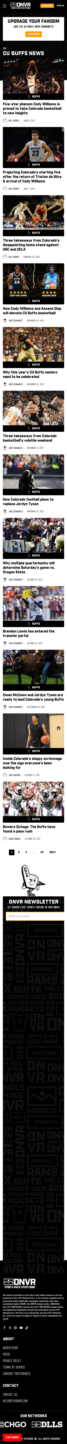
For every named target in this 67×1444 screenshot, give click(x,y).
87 (42, 852)
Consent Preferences (16, 1373)
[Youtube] (21, 1328)
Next (52, 852)
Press (6, 1354)
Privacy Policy (12, 1360)
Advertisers (10, 1347)
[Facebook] (4, 1328)
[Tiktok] (27, 1328)
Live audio (12, 1437)
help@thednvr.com (15, 1401)
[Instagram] (15, 1328)
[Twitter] (10, 1327)
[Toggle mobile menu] (4, 6)
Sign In (60, 5)
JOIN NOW (34, 34)
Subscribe (47, 5)
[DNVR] (45, 1424)
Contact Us (10, 1394)
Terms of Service (14, 1367)
